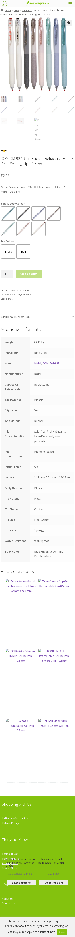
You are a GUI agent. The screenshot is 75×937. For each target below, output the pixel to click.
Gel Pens (27, 10)
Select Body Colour (13, 203)
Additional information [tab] (15, 317)
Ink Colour (7, 241)
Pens (16, 10)
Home (8, 10)
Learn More (12, 926)
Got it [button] (62, 932)
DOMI (17, 294)
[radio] (8, 213)
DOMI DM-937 (50, 363)
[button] (69, 23)
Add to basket (29, 274)
